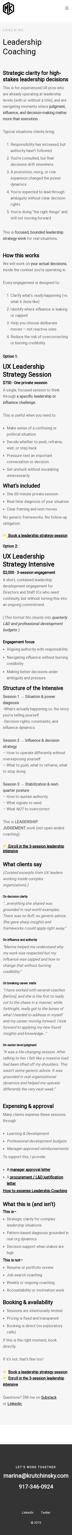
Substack (49, 1397)
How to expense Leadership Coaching (35, 1190)
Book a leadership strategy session (37, 535)
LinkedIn (27, 1512)
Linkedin (14, 1403)
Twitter (45, 1512)
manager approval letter (30, 1169)
